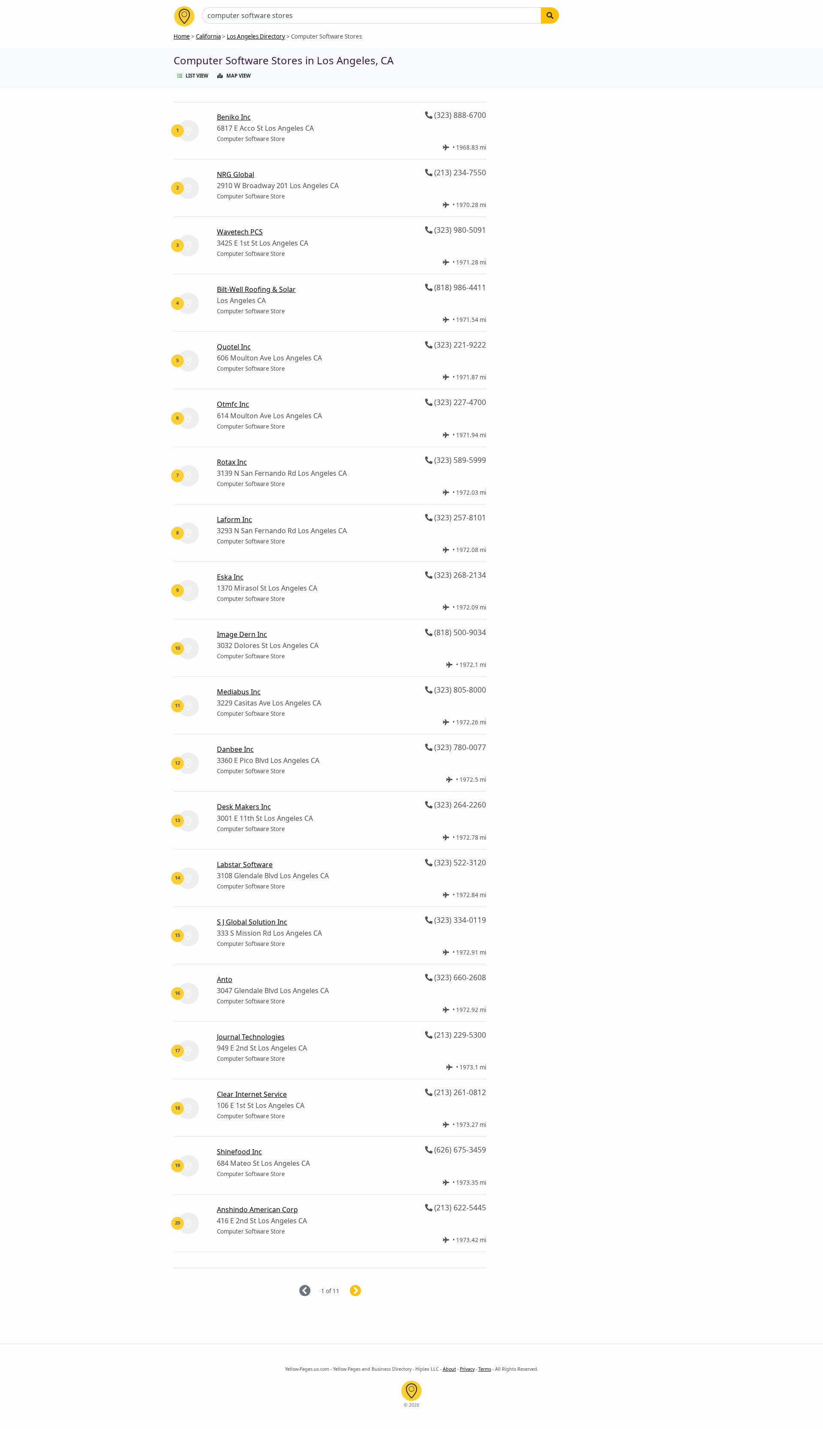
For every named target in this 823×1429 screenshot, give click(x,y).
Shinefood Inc (239, 1151)
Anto (224, 979)
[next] (366, 1291)
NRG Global (235, 174)
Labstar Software (245, 864)
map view (238, 75)
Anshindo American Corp (257, 1209)
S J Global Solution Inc (252, 922)
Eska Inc (230, 577)
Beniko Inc (234, 117)
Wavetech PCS (240, 232)
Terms (484, 1369)
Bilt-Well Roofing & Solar (256, 289)
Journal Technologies (251, 1037)
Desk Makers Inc (244, 806)
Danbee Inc (235, 749)
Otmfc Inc (233, 404)
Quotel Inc (234, 346)
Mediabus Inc (239, 691)
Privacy (467, 1369)
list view (197, 75)
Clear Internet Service (252, 1094)
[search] (550, 15)
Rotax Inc (232, 462)
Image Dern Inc (242, 634)
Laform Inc (234, 519)
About (449, 1369)
